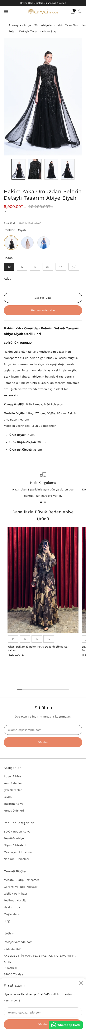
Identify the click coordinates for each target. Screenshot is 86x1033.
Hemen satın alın (43, 310)
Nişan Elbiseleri (15, 845)
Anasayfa (15, 25)
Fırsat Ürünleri (14, 810)
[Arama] (80, 11)
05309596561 (13, 948)
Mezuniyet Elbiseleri (18, 852)
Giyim (8, 796)
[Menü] (6, 12)
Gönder (43, 742)
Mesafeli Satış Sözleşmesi (22, 879)
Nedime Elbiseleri (16, 859)
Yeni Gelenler (13, 783)
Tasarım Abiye (13, 803)
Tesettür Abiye (14, 838)
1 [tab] (41, 502)
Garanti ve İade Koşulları (21, 886)
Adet (7, 278)
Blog (7, 921)
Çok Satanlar (13, 790)
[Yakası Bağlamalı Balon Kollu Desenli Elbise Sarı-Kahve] (43, 580)
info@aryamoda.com (18, 942)
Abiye (28, 25)
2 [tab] (45, 502)
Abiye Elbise (12, 776)
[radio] (11, 242)
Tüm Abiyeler (43, 25)
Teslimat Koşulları (16, 900)
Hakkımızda (12, 907)
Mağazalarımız (14, 914)
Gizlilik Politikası (15, 893)
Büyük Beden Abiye (17, 831)
